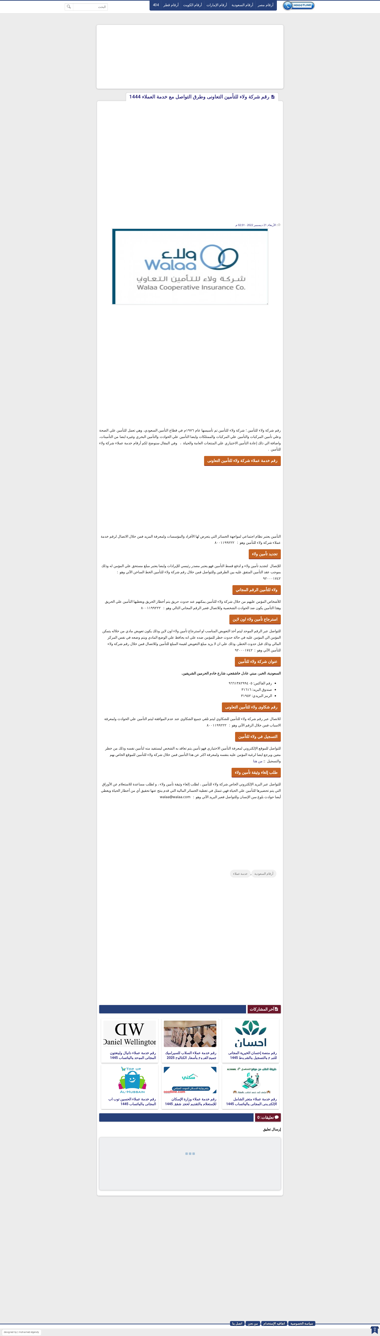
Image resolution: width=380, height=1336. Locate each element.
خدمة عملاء (240, 873)
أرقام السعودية (242, 5)
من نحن (253, 1323)
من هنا (258, 761)
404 (156, 5)
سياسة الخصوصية (301, 1323)
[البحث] (69, 7)
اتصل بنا (237, 1323)
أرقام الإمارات (216, 5)
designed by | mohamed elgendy (21, 1332)
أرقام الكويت (192, 5)
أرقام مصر (265, 5)
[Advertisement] (190, 57)
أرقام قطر (171, 5)
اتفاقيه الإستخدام (274, 1323)
